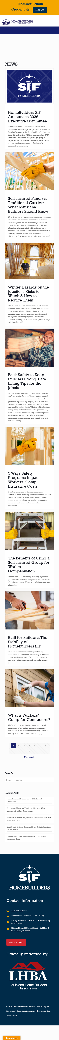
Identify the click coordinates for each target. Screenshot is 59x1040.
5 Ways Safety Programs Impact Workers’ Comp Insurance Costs (24, 479)
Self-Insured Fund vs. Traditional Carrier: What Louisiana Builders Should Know (28, 205)
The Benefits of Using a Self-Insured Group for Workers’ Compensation (29, 564)
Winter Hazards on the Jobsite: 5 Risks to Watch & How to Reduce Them (28, 293)
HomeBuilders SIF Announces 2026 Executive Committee (27, 116)
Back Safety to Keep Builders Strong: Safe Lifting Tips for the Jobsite (27, 381)
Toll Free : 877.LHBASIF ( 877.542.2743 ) (27, 916)
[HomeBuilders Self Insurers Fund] (18, 22)
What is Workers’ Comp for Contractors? (29, 717)
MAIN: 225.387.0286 (19, 911)
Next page (28, 757)
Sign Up (40, 9)
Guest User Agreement (26, 1011)
